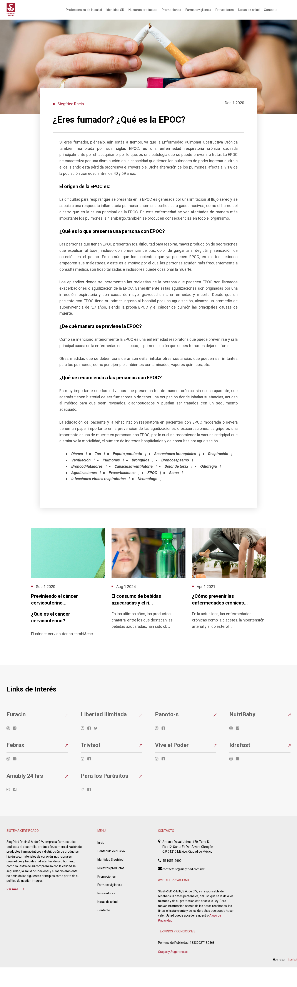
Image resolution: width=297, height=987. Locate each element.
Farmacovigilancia (198, 10)
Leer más (37, 643)
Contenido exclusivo (111, 851)
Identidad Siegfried (110, 859)
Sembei (292, 959)
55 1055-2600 (172, 860)
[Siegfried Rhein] (11, 10)
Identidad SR (115, 10)
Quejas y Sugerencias (173, 952)
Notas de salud (249, 10)
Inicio (100, 842)
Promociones (171, 10)
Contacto (270, 10)
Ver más (12, 889)
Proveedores (224, 10)
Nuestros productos (142, 10)
